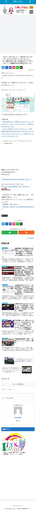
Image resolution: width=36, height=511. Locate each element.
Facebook (6, 206)
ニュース (5, 215)
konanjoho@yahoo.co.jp (25, 206)
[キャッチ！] (18, 112)
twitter (11, 206)
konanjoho (18, 417)
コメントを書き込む (18, 384)
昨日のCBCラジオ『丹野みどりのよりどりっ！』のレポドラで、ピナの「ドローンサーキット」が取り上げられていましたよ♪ (17, 124)
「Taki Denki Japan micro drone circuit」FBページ (16, 179)
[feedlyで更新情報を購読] (10, 232)
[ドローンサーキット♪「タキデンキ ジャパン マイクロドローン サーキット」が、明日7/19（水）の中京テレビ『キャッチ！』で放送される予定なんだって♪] (10, 67)
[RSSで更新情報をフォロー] (26, 232)
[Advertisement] (18, 35)
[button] (32, 398)
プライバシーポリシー (18, 505)
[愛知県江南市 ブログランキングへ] (6, 190)
